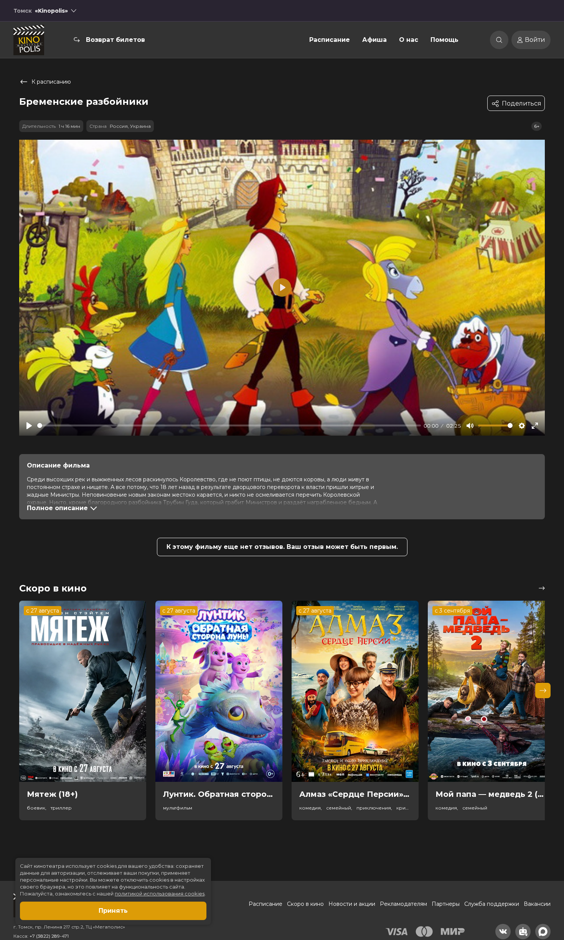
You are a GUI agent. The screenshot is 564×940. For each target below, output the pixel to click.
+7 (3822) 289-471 (49, 936)
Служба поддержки (491, 903)
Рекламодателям (403, 903)
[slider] (229, 425)
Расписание (329, 39)
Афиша (374, 39)
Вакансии (537, 903)
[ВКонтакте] (503, 931)
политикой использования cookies (159, 893)
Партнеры (446, 903)
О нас (408, 39)
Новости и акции (351, 903)
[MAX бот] (543, 931)
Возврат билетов (115, 39)
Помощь (444, 39)
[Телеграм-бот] (523, 931)
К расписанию (51, 81)
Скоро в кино (305, 903)
